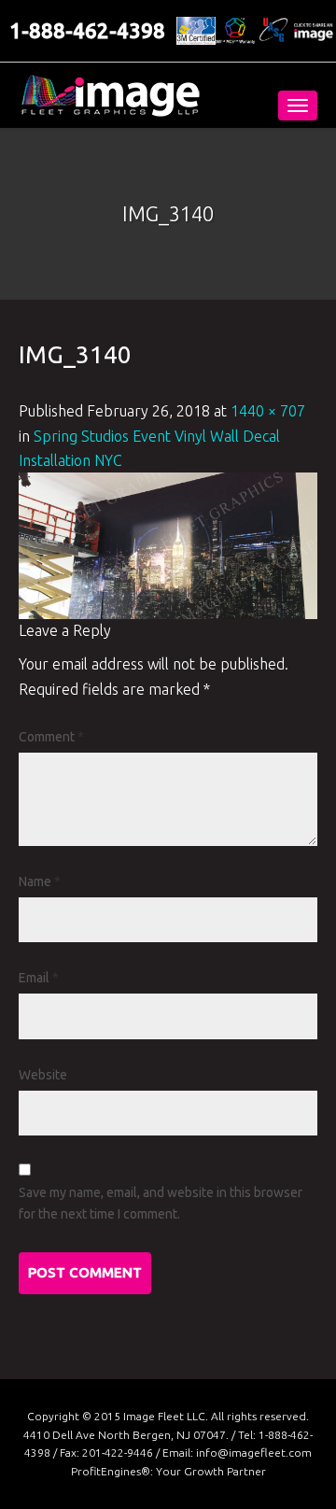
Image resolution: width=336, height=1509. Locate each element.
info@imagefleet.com (254, 1452)
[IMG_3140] (168, 544)
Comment (51, 736)
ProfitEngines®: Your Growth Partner (168, 1471)
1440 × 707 (268, 410)
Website (43, 1074)
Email (39, 977)
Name (40, 881)
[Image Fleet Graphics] (110, 95)
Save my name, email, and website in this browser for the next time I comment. (160, 1203)
